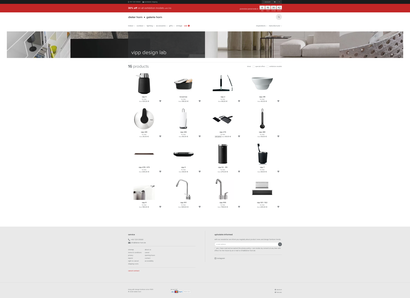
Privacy (130, 255)
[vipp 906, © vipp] (223, 199)
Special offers (260, 66)
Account (267, 2)
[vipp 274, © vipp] (223, 128)
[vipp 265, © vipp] (144, 128)
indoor (130, 26)
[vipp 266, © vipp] (183, 128)
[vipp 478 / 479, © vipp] (144, 163)
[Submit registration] (280, 244)
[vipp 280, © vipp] (262, 128)
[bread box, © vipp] (183, 93)
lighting (150, 26)
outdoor (140, 26)
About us (148, 249)
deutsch (279, 289)
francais (279, 292)
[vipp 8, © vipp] (144, 199)
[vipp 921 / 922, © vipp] (262, 199)
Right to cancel (133, 261)
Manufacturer (274, 26)
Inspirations (261, 26)
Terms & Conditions (135, 252)
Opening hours (150, 255)
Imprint (130, 258)
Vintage (179, 26)
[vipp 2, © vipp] (223, 93)
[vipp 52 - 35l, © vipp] (223, 163)
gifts (171, 26)
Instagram (221, 258)
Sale (185, 26)
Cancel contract (133, 271)
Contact (147, 258)
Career (147, 252)
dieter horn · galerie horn (145, 17)
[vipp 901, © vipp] (183, 199)
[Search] (279, 17)
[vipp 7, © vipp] (262, 163)
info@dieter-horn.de (138, 243)
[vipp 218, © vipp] (262, 93)
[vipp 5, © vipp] (183, 163)
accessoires (161, 26)
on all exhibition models (149, 8)
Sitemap (131, 249)
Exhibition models (275, 66)
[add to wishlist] (160, 101)
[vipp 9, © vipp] (144, 93)
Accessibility (149, 261)
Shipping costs (133, 264)
